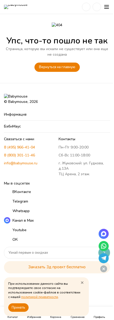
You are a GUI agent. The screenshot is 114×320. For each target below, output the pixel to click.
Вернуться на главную (57, 67)
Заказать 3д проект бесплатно (57, 267)
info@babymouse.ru (20, 163)
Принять (18, 307)
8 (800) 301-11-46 (19, 155)
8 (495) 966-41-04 (19, 147)
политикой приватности (39, 297)
